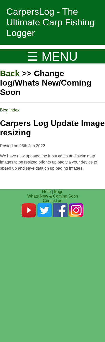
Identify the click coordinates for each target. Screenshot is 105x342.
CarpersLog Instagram (76, 210)
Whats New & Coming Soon (52, 196)
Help (46, 191)
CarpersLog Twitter (44, 210)
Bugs (58, 191)
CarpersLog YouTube (28, 210)
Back (10, 73)
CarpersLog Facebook (60, 210)
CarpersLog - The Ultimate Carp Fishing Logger (50, 22)
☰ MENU (52, 56)
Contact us (52, 201)
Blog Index (9, 110)
